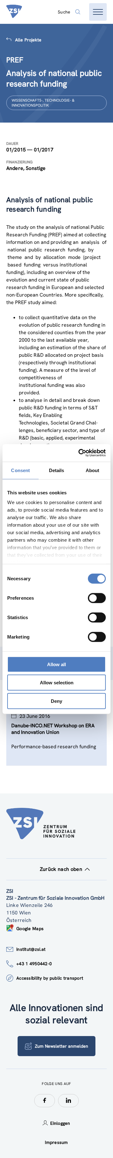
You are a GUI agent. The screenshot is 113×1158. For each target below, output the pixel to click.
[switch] (97, 598)
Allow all (56, 664)
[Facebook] (44, 1100)
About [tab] (93, 470)
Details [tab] (56, 470)
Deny (56, 700)
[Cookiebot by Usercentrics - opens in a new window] (80, 453)
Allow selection (56, 682)
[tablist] (56, 743)
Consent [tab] (20, 470)
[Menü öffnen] (98, 12)
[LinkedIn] (68, 1100)
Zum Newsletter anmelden (61, 1046)
